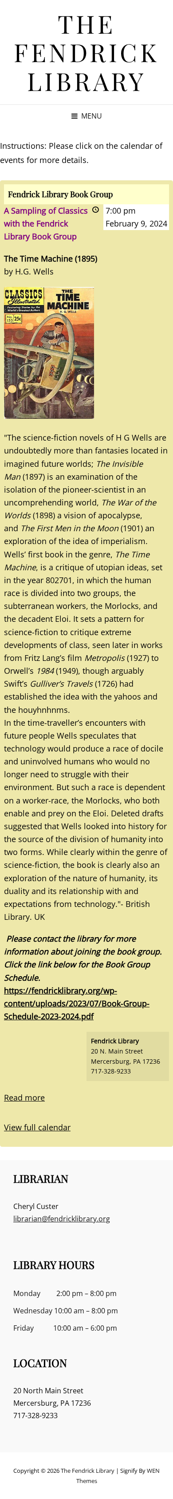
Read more (24, 1097)
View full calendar (37, 1127)
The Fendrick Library (86, 52)
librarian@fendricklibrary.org (61, 1219)
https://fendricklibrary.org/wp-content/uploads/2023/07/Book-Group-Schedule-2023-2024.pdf (76, 1003)
